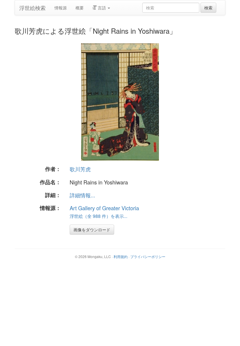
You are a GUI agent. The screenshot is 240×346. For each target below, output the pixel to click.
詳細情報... (82, 195)
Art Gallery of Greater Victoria (104, 208)
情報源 (60, 8)
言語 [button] (102, 8)
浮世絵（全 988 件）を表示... (98, 216)
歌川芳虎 (80, 169)
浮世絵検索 (32, 7)
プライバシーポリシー (147, 256)
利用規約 (121, 256)
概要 (80, 8)
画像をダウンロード (91, 230)
